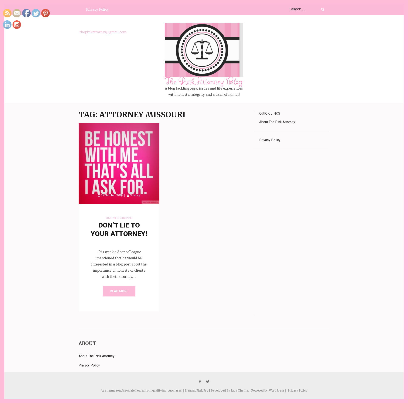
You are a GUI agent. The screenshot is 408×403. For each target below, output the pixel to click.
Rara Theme (239, 390)
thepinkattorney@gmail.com (103, 32)
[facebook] (200, 381)
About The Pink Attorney (277, 122)
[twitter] (207, 381)
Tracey (135, 195)
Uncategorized (119, 218)
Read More (119, 291)
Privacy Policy (97, 9)
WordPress (276, 390)
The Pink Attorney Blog (204, 81)
